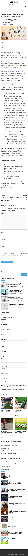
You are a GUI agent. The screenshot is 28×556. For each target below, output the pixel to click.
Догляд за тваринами (5, 329)
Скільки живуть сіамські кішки (7, 461)
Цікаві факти (4, 378)
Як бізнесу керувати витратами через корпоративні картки (16, 490)
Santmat (14, 2)
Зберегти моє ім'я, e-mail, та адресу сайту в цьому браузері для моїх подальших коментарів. (15, 255)
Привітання (3, 351)
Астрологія (3, 319)
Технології (3, 368)
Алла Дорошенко (12, 286)
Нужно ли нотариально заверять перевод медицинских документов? (17, 284)
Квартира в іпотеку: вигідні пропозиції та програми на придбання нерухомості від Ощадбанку (17, 511)
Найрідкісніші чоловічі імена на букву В (10, 450)
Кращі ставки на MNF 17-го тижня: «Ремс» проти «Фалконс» (7, 411)
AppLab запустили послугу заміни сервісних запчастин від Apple (15, 483)
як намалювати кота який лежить (9, 456)
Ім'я (2, 232)
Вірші (2, 327)
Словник (3, 361)
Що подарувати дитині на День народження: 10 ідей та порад (15, 533)
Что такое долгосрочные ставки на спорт (20, 432)
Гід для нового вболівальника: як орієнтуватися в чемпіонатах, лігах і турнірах (19, 413)
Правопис (3, 349)
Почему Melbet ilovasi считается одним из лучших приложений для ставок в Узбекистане (16, 540)
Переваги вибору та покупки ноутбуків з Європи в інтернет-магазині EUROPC (17, 475)
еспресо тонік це (5, 448)
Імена (2, 334)
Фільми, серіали (4, 373)
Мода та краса (4, 339)
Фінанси (3, 376)
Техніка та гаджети (5, 366)
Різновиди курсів (6, 46)
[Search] (26, 7)
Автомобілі (3, 314)
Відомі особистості (5, 324)
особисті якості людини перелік (8, 453)
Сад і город (3, 358)
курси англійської (15, 71)
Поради (2, 346)
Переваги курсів (6, 48)
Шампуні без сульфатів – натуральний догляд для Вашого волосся (16, 504)
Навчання (9, 187)
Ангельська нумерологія (6, 317)
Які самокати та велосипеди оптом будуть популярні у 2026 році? (6, 432)
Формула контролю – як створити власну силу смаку (15, 526)
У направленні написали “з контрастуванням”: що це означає (15, 298)
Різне (2, 353)
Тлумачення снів (4, 371)
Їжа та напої (3, 336)
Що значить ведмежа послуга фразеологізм (11, 463)
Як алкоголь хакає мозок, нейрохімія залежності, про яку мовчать (16, 291)
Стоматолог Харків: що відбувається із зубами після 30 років (16, 305)
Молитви (3, 341)
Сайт (2, 246)
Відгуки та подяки (5, 322)
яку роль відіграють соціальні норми (9, 445)
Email (3, 239)
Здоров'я (3, 331)
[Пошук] (24, 274)
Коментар (4, 213)
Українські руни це (5, 466)
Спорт (2, 363)
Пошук (3, 272)
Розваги (2, 356)
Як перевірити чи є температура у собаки (10, 458)
